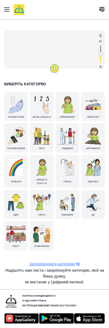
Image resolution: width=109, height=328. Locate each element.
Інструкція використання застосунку (49, 305)
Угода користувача (34, 301)
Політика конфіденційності (39, 296)
